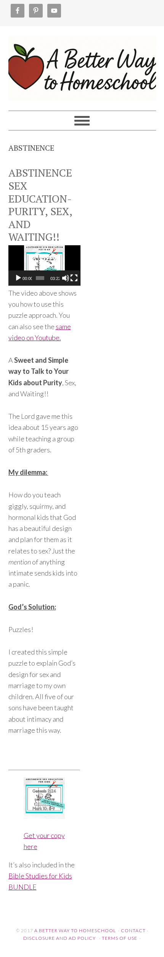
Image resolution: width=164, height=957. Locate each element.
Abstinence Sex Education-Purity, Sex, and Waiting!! (40, 205)
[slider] (40, 278)
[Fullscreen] (74, 278)
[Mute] (65, 278)
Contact (133, 930)
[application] (44, 265)
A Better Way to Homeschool (82, 65)
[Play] (18, 278)
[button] (44, 265)
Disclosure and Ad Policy (59, 938)
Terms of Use (119, 938)
